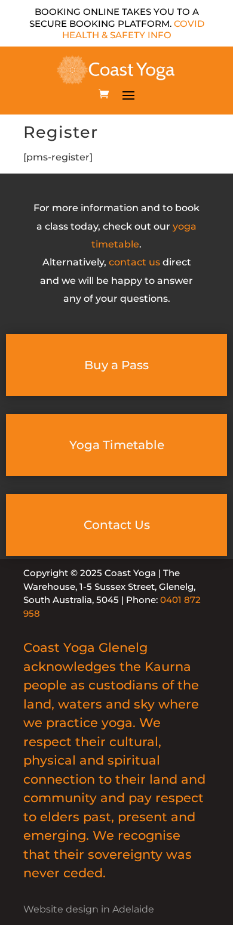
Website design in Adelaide (88, 909)
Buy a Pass (116, 365)
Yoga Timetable (116, 445)
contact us (134, 262)
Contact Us (117, 525)
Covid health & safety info (133, 29)
